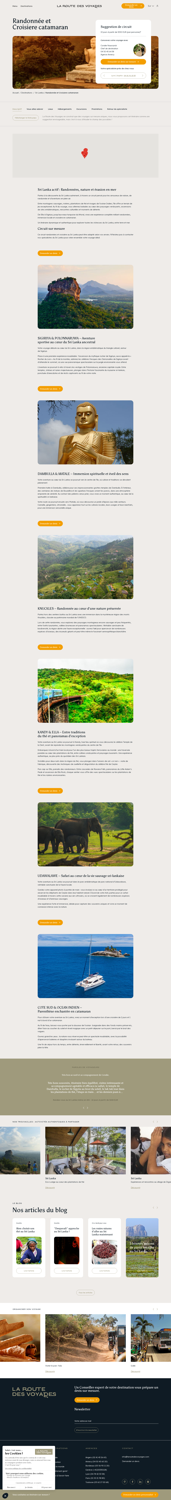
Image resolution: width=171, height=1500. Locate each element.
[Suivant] (142, 75)
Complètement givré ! (58, 1471)
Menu (15, 6)
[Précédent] (104, 75)
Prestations (97, 109)
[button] (84, 156)
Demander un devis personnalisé (138, 1494)
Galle (133, 1366)
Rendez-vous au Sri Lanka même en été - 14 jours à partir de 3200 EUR (85, 1100)
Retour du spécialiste (117, 109)
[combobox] (150, 6)
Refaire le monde (56, 1466)
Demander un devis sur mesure (122, 62)
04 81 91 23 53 (130, 76)
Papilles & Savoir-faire (59, 1475)
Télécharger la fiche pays (25, 118)
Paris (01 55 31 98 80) (95, 1478)
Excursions (82, 109)
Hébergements (65, 109)
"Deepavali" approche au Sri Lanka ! (66, 1230)
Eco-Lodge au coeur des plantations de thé (64, 1182)
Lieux (50, 109)
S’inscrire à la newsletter (86, 1430)
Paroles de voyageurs (137, 1238)
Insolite (19, 1223)
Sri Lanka (39, 93)
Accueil (16, 93)
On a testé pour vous (99, 1223)
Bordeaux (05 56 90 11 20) (97, 1465)
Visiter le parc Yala (53, 1366)
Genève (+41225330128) (96, 1470)
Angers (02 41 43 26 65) (96, 1457)
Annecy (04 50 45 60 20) (96, 1461)
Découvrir (50, 1187)
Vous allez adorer (35, 109)
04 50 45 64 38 (107, 51)
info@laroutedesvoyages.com (135, 1457)
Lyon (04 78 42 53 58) (95, 1474)
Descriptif (17, 109)
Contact (127, 1448)
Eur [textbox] (149, 6)
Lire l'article (29, 1271)
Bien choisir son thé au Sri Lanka (25, 1230)
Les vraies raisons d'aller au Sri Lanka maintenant (102, 1231)
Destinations (26, 6)
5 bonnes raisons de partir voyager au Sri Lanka (142, 1247)
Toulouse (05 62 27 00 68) (97, 1482)
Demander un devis (131, 6)
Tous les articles (85, 1293)
